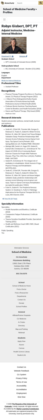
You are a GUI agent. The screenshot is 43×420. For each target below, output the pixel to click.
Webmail (21, 332)
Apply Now (21, 341)
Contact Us (22, 300)
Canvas (21, 348)
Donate (21, 303)
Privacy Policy (21, 378)
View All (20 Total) (10, 199)
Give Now (21, 397)
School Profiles (21, 306)
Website (22, 56)
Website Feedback (21, 371)
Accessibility (21, 386)
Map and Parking (22, 329)
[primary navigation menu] (4, 19)
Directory (21, 326)
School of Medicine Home (21, 286)
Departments (21, 296)
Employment (21, 393)
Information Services (21, 248)
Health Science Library (21, 352)
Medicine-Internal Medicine (11, 81)
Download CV (7, 56)
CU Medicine (21, 319)
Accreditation (21, 389)
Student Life (21, 355)
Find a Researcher (21, 293)
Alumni (21, 345)
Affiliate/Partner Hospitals (21, 315)
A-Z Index (21, 322)
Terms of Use (21, 382)
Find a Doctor (21, 289)
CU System (21, 375)
